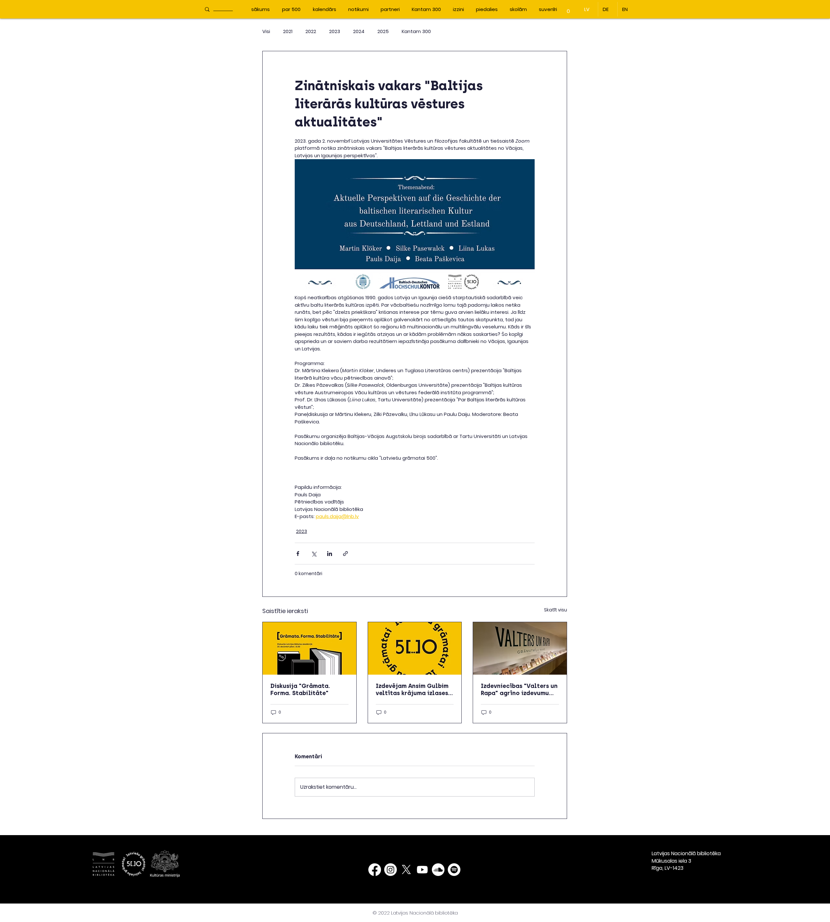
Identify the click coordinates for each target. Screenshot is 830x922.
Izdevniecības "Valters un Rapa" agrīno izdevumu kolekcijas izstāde (519, 689)
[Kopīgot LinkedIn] (329, 553)
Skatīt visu (555, 610)
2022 (310, 31)
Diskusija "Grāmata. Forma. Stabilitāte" (300, 689)
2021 (287, 31)
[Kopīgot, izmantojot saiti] (345, 553)
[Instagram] (390, 869)
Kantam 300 (416, 31)
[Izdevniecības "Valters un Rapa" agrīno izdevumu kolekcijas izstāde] (520, 648)
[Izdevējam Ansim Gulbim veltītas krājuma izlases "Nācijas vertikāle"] (415, 648)
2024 (358, 31)
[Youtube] (422, 869)
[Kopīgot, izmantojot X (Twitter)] (314, 553)
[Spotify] (454, 869)
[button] (568, 9)
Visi (266, 31)
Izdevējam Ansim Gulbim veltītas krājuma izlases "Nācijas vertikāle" (412, 689)
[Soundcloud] (438, 869)
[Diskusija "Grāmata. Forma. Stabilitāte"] (309, 648)
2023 (334, 31)
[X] (406, 869)
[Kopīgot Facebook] (298, 553)
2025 (383, 31)
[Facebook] (374, 869)
